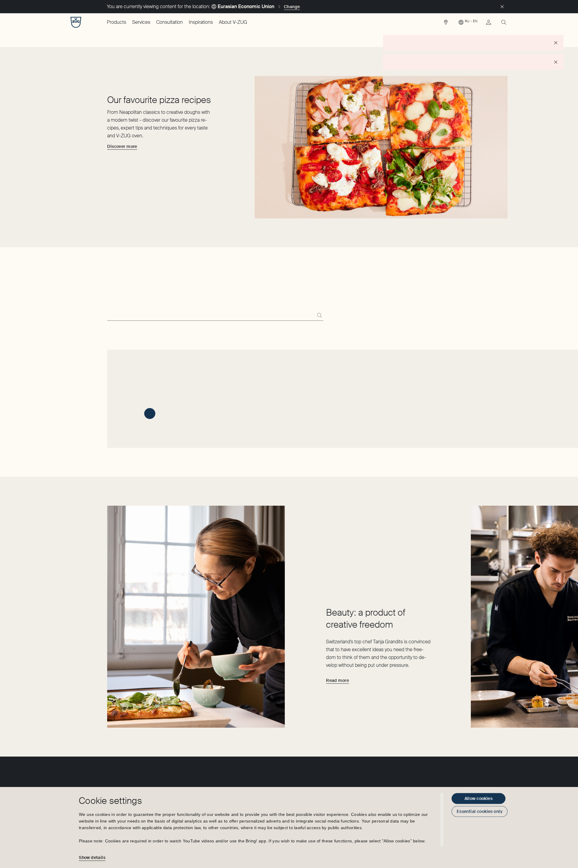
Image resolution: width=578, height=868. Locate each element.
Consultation (169, 22)
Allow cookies (479, 798)
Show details (92, 857)
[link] (446, 24)
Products (116, 22)
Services (141, 22)
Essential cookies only (479, 811)
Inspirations (201, 22)
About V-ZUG (233, 22)
